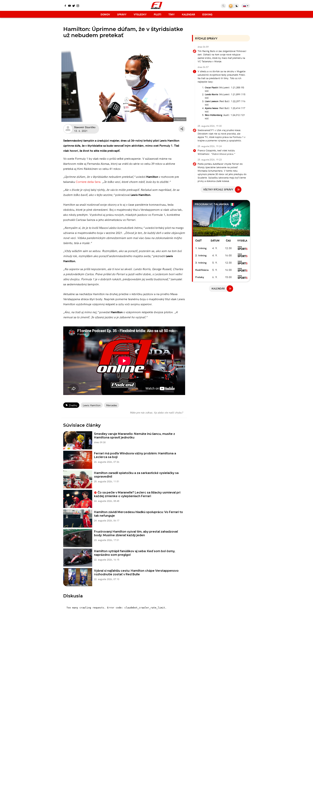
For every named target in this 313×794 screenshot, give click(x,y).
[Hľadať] (223, 6)
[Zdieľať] (182, 129)
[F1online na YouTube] (69, 6)
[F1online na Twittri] (74, 6)
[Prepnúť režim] (233, 6)
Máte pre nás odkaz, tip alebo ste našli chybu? (156, 412)
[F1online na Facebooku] (65, 6)
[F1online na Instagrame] (78, 6)
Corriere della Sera (88, 182)
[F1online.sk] (156, 5)
